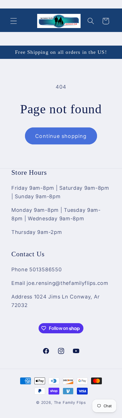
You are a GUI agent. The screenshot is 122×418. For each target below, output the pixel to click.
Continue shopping (61, 136)
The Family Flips (70, 402)
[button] (13, 21)
